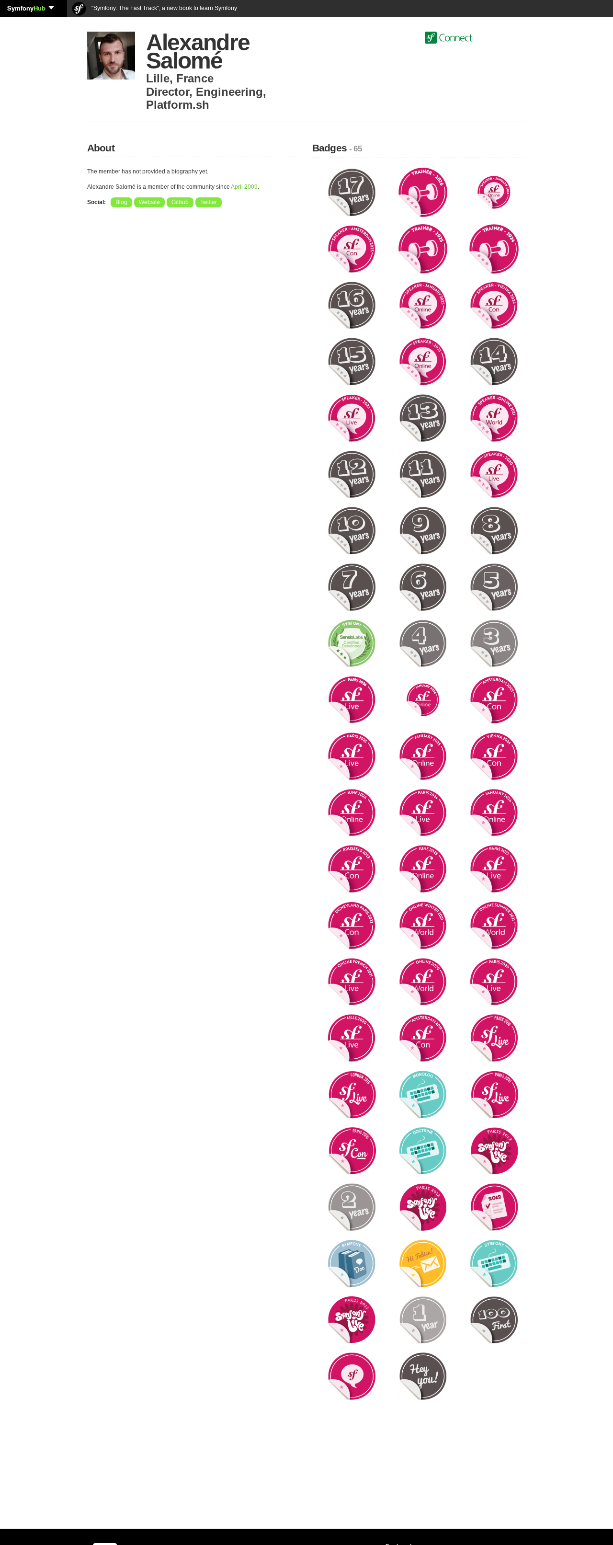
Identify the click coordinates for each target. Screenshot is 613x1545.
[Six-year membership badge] (423, 586)
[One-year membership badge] (423, 1319)
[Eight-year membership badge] (494, 530)
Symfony (26, 7)
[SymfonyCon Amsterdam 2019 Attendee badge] (423, 1037)
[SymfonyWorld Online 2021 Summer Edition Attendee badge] (494, 924)
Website (149, 202)
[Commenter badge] (351, 1376)
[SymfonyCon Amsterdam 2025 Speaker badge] (351, 248)
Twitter (208, 202)
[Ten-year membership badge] (351, 530)
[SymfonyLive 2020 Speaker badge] (494, 473)
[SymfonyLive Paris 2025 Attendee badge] (351, 755)
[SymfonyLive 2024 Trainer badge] (494, 248)
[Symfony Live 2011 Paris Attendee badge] (351, 1319)
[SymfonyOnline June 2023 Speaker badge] (423, 361)
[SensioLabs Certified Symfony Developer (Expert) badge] (351, 643)
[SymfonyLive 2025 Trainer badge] (423, 248)
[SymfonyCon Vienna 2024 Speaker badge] (494, 304)
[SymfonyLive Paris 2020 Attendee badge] (494, 981)
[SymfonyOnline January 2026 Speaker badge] (494, 192)
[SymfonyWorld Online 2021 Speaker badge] (494, 417)
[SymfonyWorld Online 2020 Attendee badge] (423, 981)
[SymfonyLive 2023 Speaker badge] (351, 417)
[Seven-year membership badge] (351, 586)
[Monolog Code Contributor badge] (423, 1093)
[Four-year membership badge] (423, 643)
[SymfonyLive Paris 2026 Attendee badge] (351, 699)
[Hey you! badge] (423, 1376)
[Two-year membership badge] (351, 1206)
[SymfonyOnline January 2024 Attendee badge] (494, 812)
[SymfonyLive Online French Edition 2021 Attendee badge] (351, 981)
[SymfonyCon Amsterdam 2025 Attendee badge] (494, 699)
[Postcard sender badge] (423, 1262)
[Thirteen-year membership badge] (423, 417)
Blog (121, 202)
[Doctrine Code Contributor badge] (423, 1150)
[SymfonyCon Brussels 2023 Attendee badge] (351, 868)
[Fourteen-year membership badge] (494, 361)
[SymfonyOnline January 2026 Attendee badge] (423, 699)
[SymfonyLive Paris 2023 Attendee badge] (494, 868)
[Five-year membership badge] (494, 586)
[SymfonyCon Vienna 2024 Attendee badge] (494, 755)
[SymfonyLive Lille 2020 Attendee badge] (351, 1037)
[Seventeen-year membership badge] (351, 192)
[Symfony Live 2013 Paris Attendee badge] (494, 1150)
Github (180, 202)
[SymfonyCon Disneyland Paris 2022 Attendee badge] (351, 924)
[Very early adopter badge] (494, 1319)
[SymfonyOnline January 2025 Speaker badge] (423, 304)
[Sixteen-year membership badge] (351, 304)
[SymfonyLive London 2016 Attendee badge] (351, 1093)
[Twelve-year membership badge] (351, 473)
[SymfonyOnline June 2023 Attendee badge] (423, 868)
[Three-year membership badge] (494, 643)
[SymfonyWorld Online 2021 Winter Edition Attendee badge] (423, 924)
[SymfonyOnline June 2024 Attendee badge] (351, 812)
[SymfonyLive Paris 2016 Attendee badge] (494, 1093)
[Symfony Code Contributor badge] (494, 1262)
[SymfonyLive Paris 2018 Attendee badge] (494, 1037)
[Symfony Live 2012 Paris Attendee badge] (423, 1206)
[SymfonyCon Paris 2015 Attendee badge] (351, 1150)
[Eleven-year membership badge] (423, 473)
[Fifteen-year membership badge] (351, 361)
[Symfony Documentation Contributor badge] (351, 1262)
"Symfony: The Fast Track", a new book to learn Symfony (163, 8)
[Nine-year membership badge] (423, 530)
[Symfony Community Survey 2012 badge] (494, 1206)
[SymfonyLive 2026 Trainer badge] (423, 192)
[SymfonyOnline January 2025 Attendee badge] (423, 755)
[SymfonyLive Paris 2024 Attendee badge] (423, 812)
